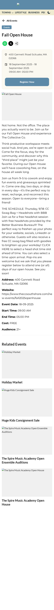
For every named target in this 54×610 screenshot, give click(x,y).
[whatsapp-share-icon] (4, 44)
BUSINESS (34, 12)
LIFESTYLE (21, 12)
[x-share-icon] (10, 44)
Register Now (27, 81)
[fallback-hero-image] (27, 364)
